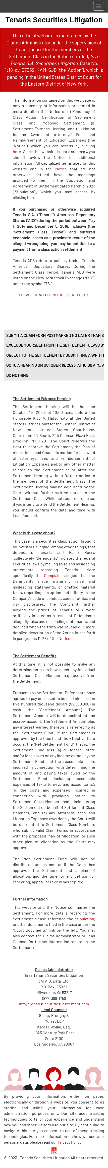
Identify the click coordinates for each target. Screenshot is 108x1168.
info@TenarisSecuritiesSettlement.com (54, 1003)
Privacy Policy (69, 1142)
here (17, 151)
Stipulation (84, 918)
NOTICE (59, 294)
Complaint (53, 575)
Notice (61, 168)
